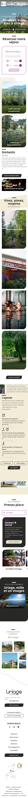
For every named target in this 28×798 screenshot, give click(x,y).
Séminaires (14, 740)
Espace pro (14, 734)
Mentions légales (14, 789)
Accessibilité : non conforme (18, 795)
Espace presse (14, 737)
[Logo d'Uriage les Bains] (14, 692)
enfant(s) (16, 65)
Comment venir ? (14, 755)
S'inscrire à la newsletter (14, 715)
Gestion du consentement (11, 793)
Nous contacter (14, 705)
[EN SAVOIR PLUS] (14, 485)
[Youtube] (18, 727)
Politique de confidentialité (13, 791)
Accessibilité (14, 750)
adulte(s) (16, 61)
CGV (21, 793)
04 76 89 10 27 (14, 701)
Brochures (14, 744)
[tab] (12, 513)
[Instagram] (14, 727)
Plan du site (5, 795)
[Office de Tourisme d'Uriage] (19, 3)
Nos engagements (14, 747)
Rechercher (14, 70)
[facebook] (10, 727)
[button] (3, 21)
